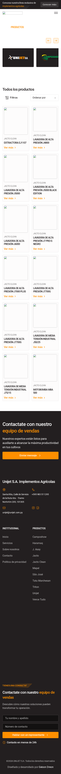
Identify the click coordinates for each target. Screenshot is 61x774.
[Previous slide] (48, 40)
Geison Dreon (46, 767)
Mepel (36, 568)
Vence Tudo (39, 599)
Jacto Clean (39, 561)
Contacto (8, 555)
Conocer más (49, 4)
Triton (36, 586)
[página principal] (13, 13)
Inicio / (6, 27)
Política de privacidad (14, 561)
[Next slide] (55, 40)
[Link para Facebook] (37, 508)
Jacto (36, 555)
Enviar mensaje (28, 455)
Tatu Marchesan (42, 580)
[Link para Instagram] (33, 508)
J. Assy (37, 549)
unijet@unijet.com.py (13, 512)
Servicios (8, 543)
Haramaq (38, 543)
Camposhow (39, 536)
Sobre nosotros (11, 549)
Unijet (36, 593)
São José (38, 574)
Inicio (5, 536)
